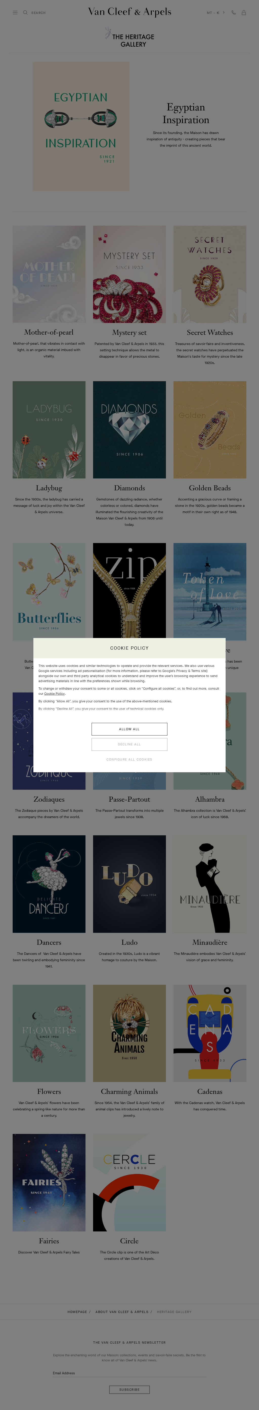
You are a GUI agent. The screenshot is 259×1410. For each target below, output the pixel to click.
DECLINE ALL (129, 744)
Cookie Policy (54, 693)
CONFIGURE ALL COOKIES (129, 759)
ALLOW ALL (129, 729)
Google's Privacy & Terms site (184, 671)
